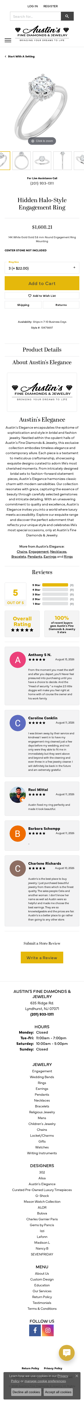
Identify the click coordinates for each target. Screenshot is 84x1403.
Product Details (42, 350)
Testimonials (42, 1302)
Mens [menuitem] (42, 1117)
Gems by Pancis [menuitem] (42, 1224)
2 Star (36, 599)
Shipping (23, 305)
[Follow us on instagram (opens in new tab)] (48, 1330)
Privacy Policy (53, 1368)
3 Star (36, 594)
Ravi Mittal (38, 789)
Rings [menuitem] (42, 1082)
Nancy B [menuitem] (42, 1248)
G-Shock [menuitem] (42, 1195)
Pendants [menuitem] (42, 1094)
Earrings (50, 556)
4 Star (36, 589)
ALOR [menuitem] (42, 1207)
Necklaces (58, 551)
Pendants (35, 556)
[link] (50, 5)
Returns (61, 305)
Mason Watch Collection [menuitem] (42, 1201)
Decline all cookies (26, 1392)
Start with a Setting (21, 56)
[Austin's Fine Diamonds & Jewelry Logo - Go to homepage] (42, 33)
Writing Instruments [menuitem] (42, 1153)
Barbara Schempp (44, 828)
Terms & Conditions (42, 1308)
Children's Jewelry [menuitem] (42, 1123)
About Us (42, 1273)
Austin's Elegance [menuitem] (42, 1183)
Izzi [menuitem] (42, 1230)
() (72, 585)
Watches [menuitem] (42, 1147)
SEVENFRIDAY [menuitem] (42, 1254)
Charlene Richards (44, 863)
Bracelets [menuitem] (42, 1106)
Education (42, 1285)
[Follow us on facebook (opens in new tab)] (35, 1330)
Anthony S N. (39, 654)
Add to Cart (42, 283)
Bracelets (18, 556)
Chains (22, 551)
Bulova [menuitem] (42, 1213)
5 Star (36, 585)
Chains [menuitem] (42, 1129)
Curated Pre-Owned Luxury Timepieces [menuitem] (42, 1189)
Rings (68, 556)
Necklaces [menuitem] (42, 1100)
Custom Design (42, 1279)
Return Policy (42, 1296)
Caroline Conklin (42, 717)
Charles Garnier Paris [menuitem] (42, 1219)
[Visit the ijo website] (50, 1353)
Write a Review (42, 957)
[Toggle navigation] (8, 40)
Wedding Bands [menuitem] (42, 1076)
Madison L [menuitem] (42, 1242)
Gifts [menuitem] (42, 1141)
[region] (42, 109)
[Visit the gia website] (34, 1353)
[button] (32, 5)
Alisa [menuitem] (42, 1178)
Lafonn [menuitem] (42, 1236)
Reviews (42, 572)
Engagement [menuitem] (42, 1071)
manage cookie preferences (45, 1381)
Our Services (42, 1290)
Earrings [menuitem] (42, 1088)
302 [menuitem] (42, 1172)
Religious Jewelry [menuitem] (42, 1112)
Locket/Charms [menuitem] (42, 1135)
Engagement (39, 551)
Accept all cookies (58, 1392)
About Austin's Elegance (42, 362)
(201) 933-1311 (42, 183)
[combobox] (35, 16)
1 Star (36, 603)
